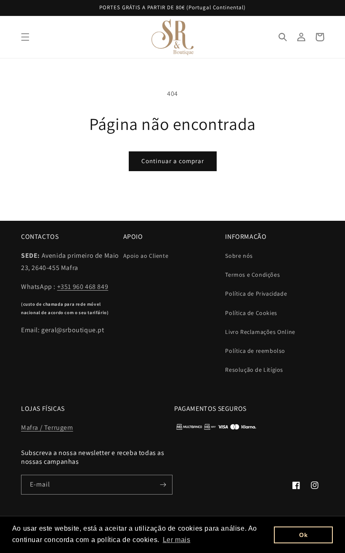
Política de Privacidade (256, 293)
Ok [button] (303, 535)
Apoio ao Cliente (146, 255)
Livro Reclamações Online (260, 332)
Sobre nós (238, 255)
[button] (25, 37)
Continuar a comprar (172, 161)
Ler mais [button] (177, 539)
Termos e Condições (252, 274)
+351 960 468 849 (83, 286)
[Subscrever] (163, 485)
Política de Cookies (251, 313)
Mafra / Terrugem (47, 427)
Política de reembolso (255, 351)
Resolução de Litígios (254, 369)
